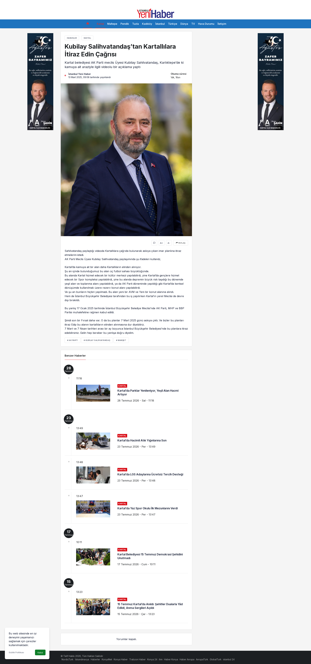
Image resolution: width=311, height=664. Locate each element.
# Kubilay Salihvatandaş (97, 340)
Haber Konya (171, 659)
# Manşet (121, 340)
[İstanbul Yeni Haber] (155, 12)
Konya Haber (121, 659)
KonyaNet (107, 659)
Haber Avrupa (187, 659)
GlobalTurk (215, 659)
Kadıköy (147, 23)
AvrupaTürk (202, 659)
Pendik (125, 23)
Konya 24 (152, 659)
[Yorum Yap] (154, 243)
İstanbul (160, 23)
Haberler (95, 659)
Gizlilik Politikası (16, 652)
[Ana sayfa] (87, 23)
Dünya (184, 23)
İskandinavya (82, 659)
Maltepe (112, 23)
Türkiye (172, 23)
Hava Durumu (206, 23)
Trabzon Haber (137, 659)
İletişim (222, 23)
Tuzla (135, 23)
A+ (161, 243)
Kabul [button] (40, 652)
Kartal (100, 23)
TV (193, 23)
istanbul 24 (229, 659)
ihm (160, 659)
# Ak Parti (72, 340)
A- (169, 243)
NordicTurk (67, 659)
